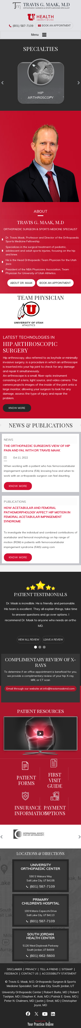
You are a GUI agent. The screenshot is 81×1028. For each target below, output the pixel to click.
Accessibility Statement (59, 973)
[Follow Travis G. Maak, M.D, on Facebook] (28, 1014)
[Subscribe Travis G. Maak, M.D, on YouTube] (44, 1014)
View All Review (28, 639)
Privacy (31, 969)
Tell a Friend (49, 969)
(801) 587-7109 (23, 26)
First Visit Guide (54, 780)
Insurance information (26, 810)
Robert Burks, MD (55, 992)
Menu (35, 34)
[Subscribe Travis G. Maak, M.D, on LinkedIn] (53, 1014)
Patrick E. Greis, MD (64, 996)
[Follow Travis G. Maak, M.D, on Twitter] (36, 1014)
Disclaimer (14, 969)
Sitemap (67, 969)
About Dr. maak (21, 283)
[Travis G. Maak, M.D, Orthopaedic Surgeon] (40, 5)
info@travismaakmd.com (59, 688)
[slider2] (39, 647)
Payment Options (55, 810)
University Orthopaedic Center (40, 867)
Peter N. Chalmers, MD (19, 1001)
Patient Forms (26, 780)
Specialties (40, 48)
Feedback (11, 973)
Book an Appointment (56, 25)
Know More (17, 408)
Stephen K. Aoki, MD (35, 996)
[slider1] (35, 647)
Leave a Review (53, 639)
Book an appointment (55, 283)
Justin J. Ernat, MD (48, 1001)
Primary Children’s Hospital (40, 901)
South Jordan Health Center (40, 936)
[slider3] (44, 647)
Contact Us (29, 973)
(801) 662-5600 (42, 955)
